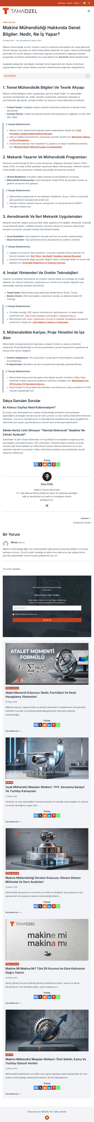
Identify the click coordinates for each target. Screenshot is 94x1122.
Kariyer (9, 782)
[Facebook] (36, 464)
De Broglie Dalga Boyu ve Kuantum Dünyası (43, 263)
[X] (89, 3)
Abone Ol (47, 620)
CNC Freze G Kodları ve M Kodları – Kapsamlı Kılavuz (50, 315)
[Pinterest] (54, 464)
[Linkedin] (84, 3)
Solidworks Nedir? (82, 520)
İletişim (76, 3)
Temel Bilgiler (9, 22)
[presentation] (47, 664)
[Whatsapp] (58, 464)
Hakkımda (61, 3)
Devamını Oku (13, 731)
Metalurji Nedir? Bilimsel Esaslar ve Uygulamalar (38, 147)
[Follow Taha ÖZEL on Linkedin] (47, 506)
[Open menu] (88, 11)
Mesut (14, 542)
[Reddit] (45, 464)
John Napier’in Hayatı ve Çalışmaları (50, 322)
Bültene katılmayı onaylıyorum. (27, 614)
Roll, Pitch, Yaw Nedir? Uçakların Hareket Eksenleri (56, 256)
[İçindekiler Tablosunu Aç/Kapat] (86, 76)
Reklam (69, 3)
